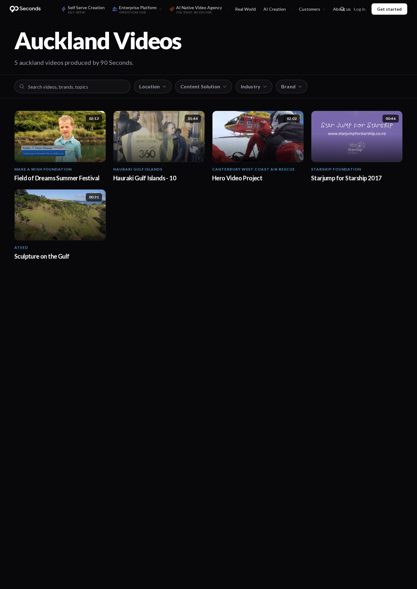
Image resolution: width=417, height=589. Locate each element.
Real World (245, 9)
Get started (389, 9)
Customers (309, 9)
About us (342, 9)
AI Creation (274, 9)
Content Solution (200, 86)
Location (149, 86)
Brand (288, 86)
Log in (359, 9)
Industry (250, 86)
